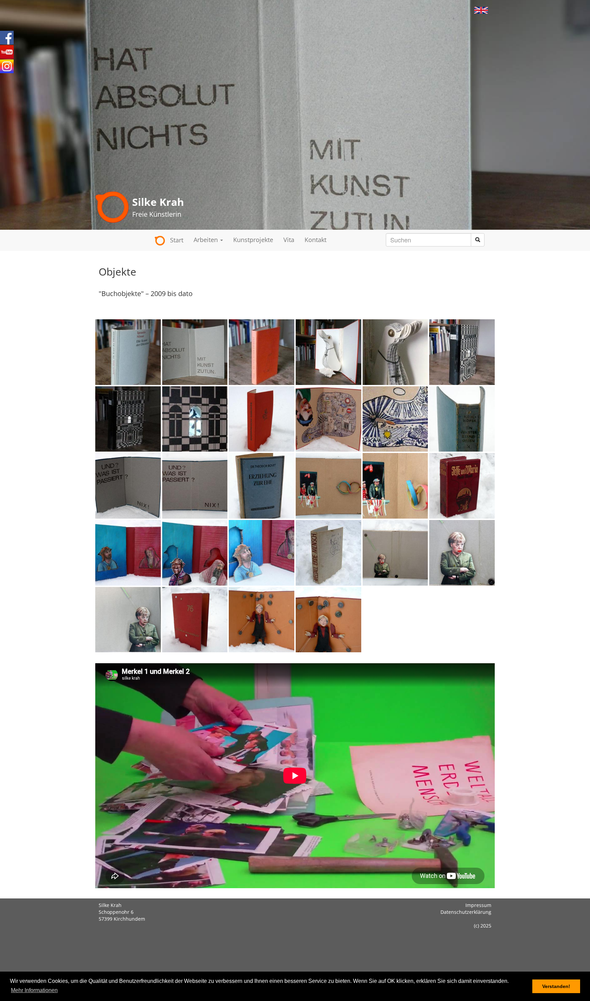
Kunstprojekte (253, 240)
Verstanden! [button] (556, 986)
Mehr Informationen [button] (34, 990)
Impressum (478, 905)
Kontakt (315, 240)
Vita (288, 240)
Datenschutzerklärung (465, 912)
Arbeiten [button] (207, 240)
